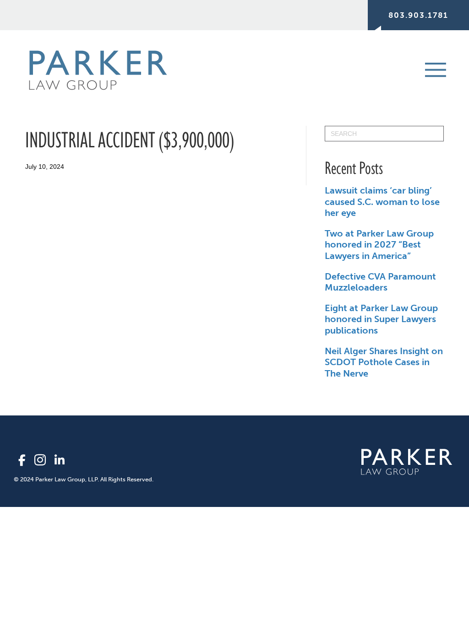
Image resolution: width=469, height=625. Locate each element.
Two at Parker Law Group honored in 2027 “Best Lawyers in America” (379, 244)
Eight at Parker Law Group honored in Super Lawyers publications (381, 319)
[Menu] (423, 69)
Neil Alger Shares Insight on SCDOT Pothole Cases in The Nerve (384, 362)
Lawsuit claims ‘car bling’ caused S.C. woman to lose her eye (382, 201)
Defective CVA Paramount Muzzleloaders (380, 282)
